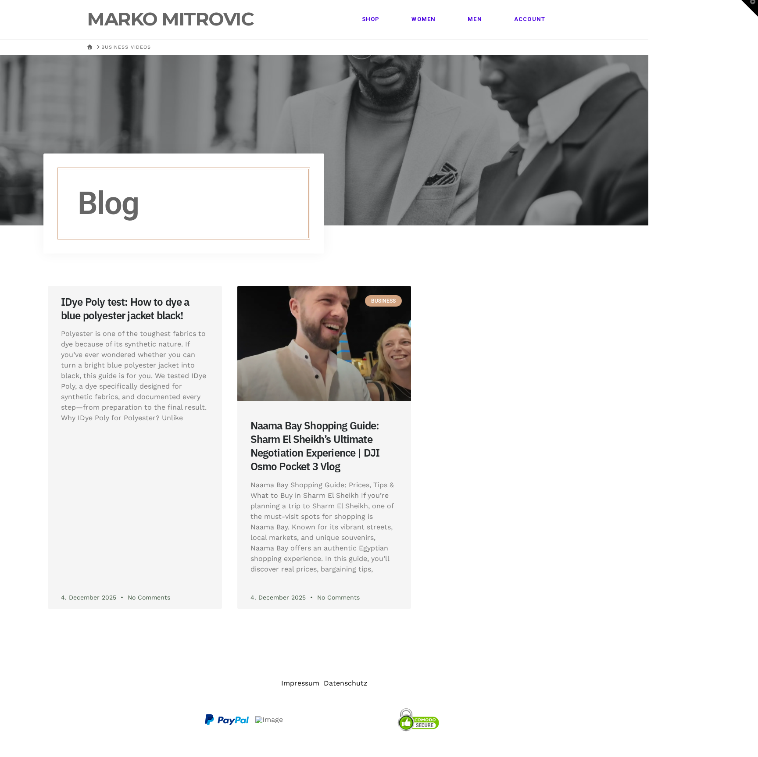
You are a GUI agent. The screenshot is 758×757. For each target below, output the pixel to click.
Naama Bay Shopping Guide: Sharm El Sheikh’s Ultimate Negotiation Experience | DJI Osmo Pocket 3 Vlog (314, 446)
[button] (749, 8)
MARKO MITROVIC (170, 19)
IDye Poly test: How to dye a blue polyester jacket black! (125, 308)
